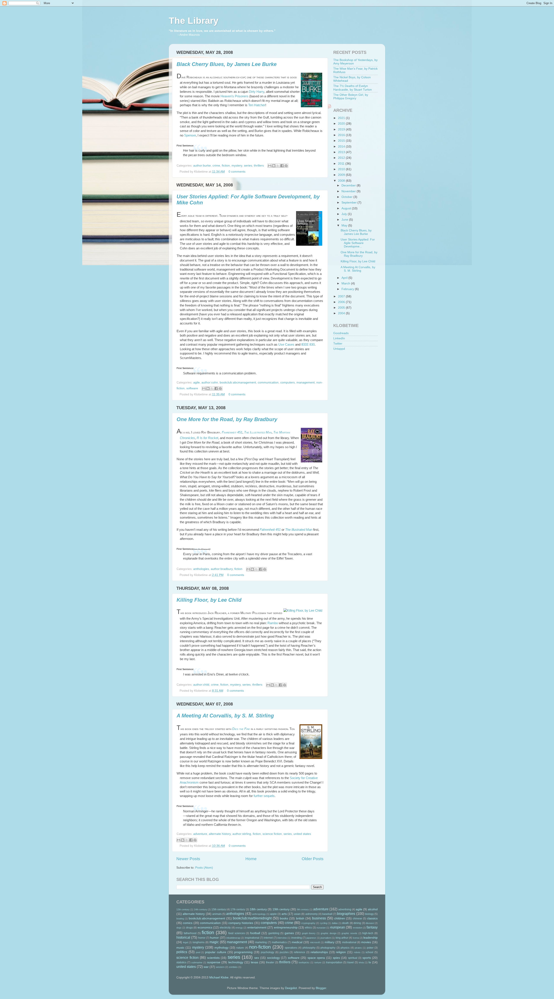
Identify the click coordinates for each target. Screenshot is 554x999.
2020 (342, 123)
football (255, 933)
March (346, 283)
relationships (319, 952)
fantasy (372, 927)
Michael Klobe (219, 977)
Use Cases (286, 344)
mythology (221, 947)
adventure (200, 833)
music (180, 947)
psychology (267, 952)
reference (299, 952)
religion (341, 952)
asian (297, 914)
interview (282, 937)
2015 (342, 140)
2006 (342, 302)
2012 (342, 157)
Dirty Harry (256, 91)
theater (270, 962)
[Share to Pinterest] (286, 166)
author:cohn (209, 382)
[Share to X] (278, 166)
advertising (344, 909)
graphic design (329, 933)
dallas (335, 923)
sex (256, 957)
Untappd (339, 348)
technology (235, 962)
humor (214, 937)
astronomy (311, 914)
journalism (325, 937)
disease (370, 923)
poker (370, 947)
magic (214, 942)
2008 (342, 180)
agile (196, 382)
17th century (237, 909)
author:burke (202, 165)
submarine (196, 962)
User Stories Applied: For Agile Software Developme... (358, 243)
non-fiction (260, 947)
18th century (258, 909)
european (337, 927)
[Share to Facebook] (282, 166)
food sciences (236, 933)
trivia (361, 962)
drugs (189, 927)
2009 (342, 174)
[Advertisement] (355, 379)
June (345, 219)
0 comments (237, 171)
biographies (346, 914)
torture (317, 962)
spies (336, 957)
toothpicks (304, 962)
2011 (341, 163)
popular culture (215, 952)
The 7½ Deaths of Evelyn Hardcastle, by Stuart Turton (352, 87)
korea (356, 937)
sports (366, 957)
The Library (193, 21)
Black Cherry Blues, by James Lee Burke (227, 64)
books (284, 918)
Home (251, 858)
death (345, 923)
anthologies (201, 569)
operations (291, 947)
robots (357, 952)
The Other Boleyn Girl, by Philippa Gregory (350, 96)
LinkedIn (339, 338)
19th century (281, 909)
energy (239, 927)
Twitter (337, 343)
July (344, 214)
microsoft (315, 942)
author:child (201, 684)
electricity (225, 927)
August (346, 208)
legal (185, 942)
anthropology (259, 914)
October (347, 197)
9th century (303, 909)
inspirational (252, 937)
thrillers (259, 165)
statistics (181, 962)
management (305, 382)
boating (180, 918)
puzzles (284, 952)
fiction (226, 165)
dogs (179, 927)
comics (187, 923)
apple (273, 914)
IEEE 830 (308, 344)
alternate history (220, 833)
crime (216, 165)
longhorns (199, 942)
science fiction (272, 833)
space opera (316, 957)
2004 (342, 313)
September (349, 202)
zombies (233, 967)
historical (183, 937)
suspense (213, 962)
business (319, 918)
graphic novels (349, 933)
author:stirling (241, 833)
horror (201, 937)
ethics (308, 927)
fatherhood (190, 933)
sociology (273, 957)
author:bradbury (222, 569)
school (369, 952)
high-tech (367, 933)
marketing (261, 942)
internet (268, 937)
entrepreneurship (286, 927)
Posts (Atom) (204, 867)
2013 (342, 152)
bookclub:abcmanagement (238, 382)
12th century (183, 909)
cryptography (308, 923)
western (220, 967)
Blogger (321, 988)
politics (181, 952)
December (349, 185)
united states (302, 833)
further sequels (264, 796)
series (248, 165)
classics (372, 918)
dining (357, 923)
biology (369, 914)
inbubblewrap (233, 937)
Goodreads (341, 333)
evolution (357, 927)
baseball (327, 914)
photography (327, 947)
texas (254, 962)
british (300, 918)
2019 (342, 129)
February (348, 289)
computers (287, 382)
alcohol (373, 909)
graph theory (309, 933)
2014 (342, 146)
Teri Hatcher (256, 105)
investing (296, 937)
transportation (334, 962)
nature (240, 947)
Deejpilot (291, 988)
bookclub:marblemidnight (252, 918)
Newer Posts (188, 858)
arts (284, 914)
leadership (370, 937)
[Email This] (269, 166)
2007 (342, 296)
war (206, 967)
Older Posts (313, 858)
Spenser (190, 135)
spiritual (352, 957)
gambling (273, 933)
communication (268, 382)
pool (198, 952)
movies (366, 942)
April (344, 277)
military (329, 942)
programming (243, 952)
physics (345, 947)
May (344, 225)
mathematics (279, 942)
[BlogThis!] (274, 166)
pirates (358, 947)
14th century (200, 909)
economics (205, 927)
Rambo (272, 623)
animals (217, 914)
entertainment (256, 927)
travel (350, 962)
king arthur (342, 937)
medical (297, 942)
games (289, 933)
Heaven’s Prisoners (234, 96)
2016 (342, 135)
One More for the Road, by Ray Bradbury (227, 419)
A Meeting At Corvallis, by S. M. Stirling (225, 715)
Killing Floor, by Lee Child (209, 600)
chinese (357, 918)
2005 (342, 307)
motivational (349, 942)
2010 (342, 169)
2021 (342, 118)
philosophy (309, 947)
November (349, 191)
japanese (311, 937)
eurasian (321, 927)
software (192, 388)
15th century (218, 909)
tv (370, 962)
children (339, 918)
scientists (213, 957)
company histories (240, 923)
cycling (323, 923)
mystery (237, 165)
